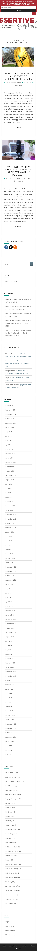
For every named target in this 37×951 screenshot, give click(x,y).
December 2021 (10, 567)
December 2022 (10, 515)
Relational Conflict (11, 864)
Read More (19, 128)
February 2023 (10, 506)
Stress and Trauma (11, 890)
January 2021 (9, 615)
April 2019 (8, 707)
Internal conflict (11, 829)
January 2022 (9, 563)
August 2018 (9, 741)
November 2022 (10, 519)
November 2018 (10, 728)
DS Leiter (27, 83)
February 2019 (10, 715)
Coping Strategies (11, 799)
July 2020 (8, 641)
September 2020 (10, 632)
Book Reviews (10, 786)
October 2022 (10, 523)
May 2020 (8, 650)
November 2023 (10, 467)
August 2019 (9, 689)
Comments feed (10, 930)
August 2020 (9, 637)
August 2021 (9, 584)
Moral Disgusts (10, 834)
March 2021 (9, 606)
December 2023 (10, 462)
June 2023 (8, 488)
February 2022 (10, 558)
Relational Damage (12, 869)
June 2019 (8, 698)
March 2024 (9, 449)
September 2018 (10, 737)
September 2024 (10, 423)
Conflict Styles (10, 790)
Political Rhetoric (11, 847)
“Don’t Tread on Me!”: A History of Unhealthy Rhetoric (18, 76)
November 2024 (10, 414)
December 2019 (10, 672)
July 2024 (8, 432)
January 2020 (9, 667)
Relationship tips (11, 873)
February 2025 (10, 410)
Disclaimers (9, 812)
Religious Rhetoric (11, 877)
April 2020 (8, 654)
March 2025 (9, 406)
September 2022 (10, 528)
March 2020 (9, 659)
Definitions (9, 808)
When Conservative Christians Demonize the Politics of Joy (17, 363)
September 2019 (10, 685)
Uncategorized (10, 899)
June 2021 (8, 593)
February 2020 (10, 663)
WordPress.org (10, 935)
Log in (7, 922)
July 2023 (8, 484)
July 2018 (8, 746)
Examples (8, 816)
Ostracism (8, 838)
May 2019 (8, 702)
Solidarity (8, 882)
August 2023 (9, 480)
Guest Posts (9, 825)
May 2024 (8, 440)
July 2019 (8, 693)
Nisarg (18, 948)
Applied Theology (11, 777)
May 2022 (8, 545)
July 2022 (8, 536)
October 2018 (10, 733)
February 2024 (10, 454)
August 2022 (9, 532)
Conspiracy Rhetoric (12, 794)
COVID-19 (8, 803)
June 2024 (8, 436)
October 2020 (10, 628)
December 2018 (10, 724)
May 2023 (8, 493)
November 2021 (10, 571)
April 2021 (8, 602)
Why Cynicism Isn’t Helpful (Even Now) (18, 313)
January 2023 (9, 510)
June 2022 (8, 541)
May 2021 (8, 597)
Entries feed (9, 926)
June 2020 (8, 645)
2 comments (18, 85)
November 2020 (10, 624)
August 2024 (9, 427)
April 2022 (8, 549)
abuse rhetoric (10, 773)
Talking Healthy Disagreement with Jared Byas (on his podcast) (18, 171)
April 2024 (8, 445)
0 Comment (18, 181)
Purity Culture (10, 856)
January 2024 (9, 458)
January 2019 (9, 720)
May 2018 (8, 754)
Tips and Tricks (10, 895)
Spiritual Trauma (11, 886)
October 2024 (10, 419)
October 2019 (10, 680)
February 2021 (10, 611)
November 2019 (10, 676)
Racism (7, 860)
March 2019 (9, 711)
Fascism (8, 821)
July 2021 (8, 589)
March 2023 (9, 501)
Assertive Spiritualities (13, 781)
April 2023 (8, 497)
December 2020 (10, 619)
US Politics (9, 904)
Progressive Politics (12, 851)
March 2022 (9, 554)
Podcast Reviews (11, 842)
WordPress (25, 946)
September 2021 (10, 580)
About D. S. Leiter (11, 281)
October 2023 (10, 471)
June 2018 (8, 750)
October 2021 (10, 576)
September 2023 (10, 475)
